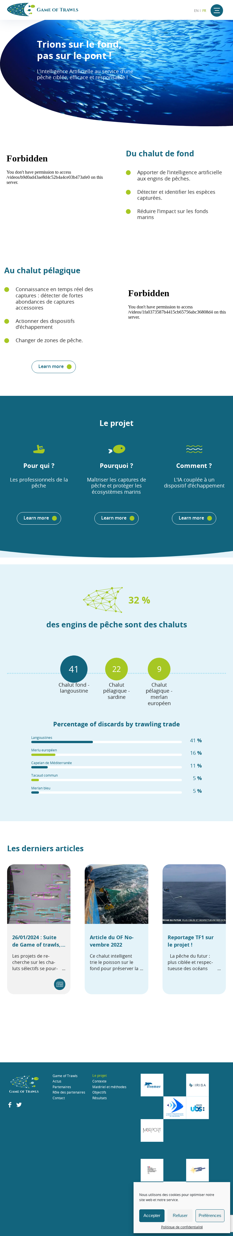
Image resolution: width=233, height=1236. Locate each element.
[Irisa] (197, 1085)
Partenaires (62, 1087)
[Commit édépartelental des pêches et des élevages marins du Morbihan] (174, 1107)
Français (204, 10)
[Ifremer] (152, 1085)
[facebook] (10, 1106)
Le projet (99, 1076)
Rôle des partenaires (69, 1092)
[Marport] (152, 1130)
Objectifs (99, 1092)
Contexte (99, 1081)
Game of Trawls (65, 1076)
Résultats (99, 1098)
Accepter (151, 1215)
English (195, 10)
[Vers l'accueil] (24, 1085)
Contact (59, 1098)
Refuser (180, 1215)
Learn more (51, 366)
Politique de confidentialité (182, 1227)
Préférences (210, 1215)
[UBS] (197, 1107)
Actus (57, 1081)
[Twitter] (19, 1106)
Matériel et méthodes (109, 1087)
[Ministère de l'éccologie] (152, 1170)
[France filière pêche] (197, 1170)
